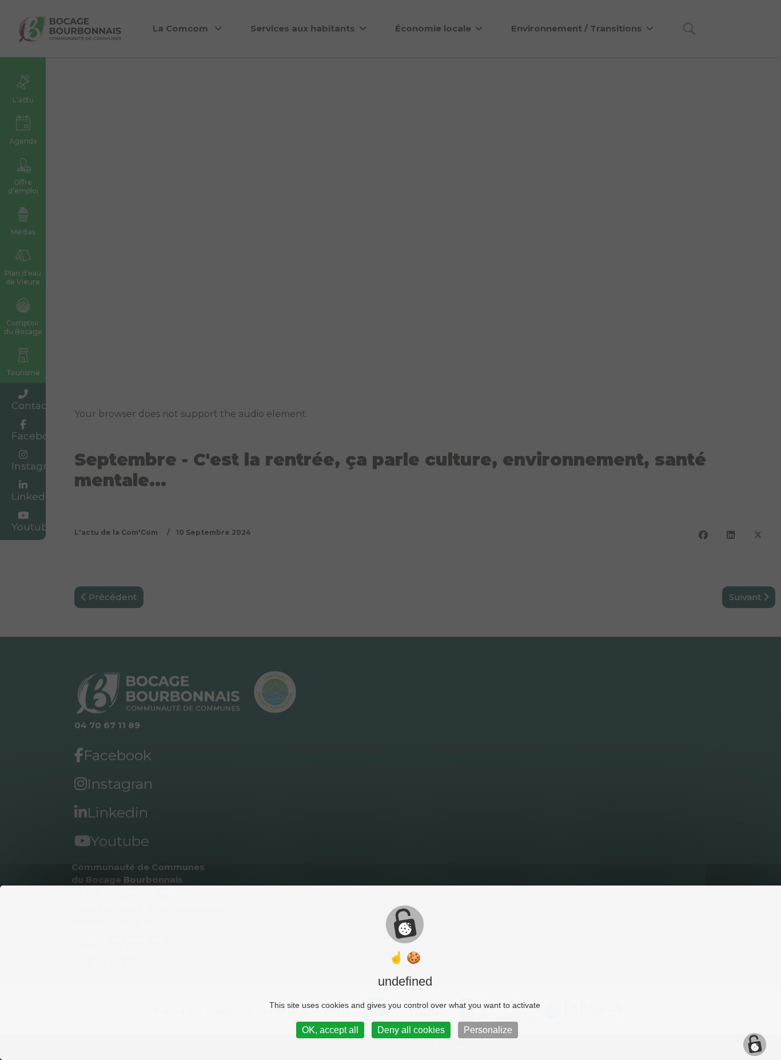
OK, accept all (330, 1030)
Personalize (488, 1030)
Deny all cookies (411, 1030)
